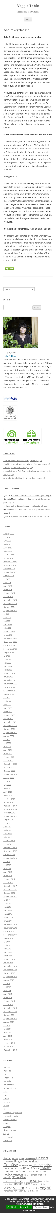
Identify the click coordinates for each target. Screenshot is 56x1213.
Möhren (42, 1174)
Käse (5, 1091)
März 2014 (7, 1039)
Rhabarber (7, 1184)
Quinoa (42, 1181)
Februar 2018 (9, 879)
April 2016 (7, 952)
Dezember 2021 (10, 722)
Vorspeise (7, 1140)
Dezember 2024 (10, 600)
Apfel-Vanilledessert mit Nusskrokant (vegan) (30, 516)
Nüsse (6, 1105)
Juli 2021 (6, 739)
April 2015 (7, 994)
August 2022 (8, 694)
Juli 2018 (6, 861)
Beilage (6, 1067)
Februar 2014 (9, 1043)
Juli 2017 (6, 900)
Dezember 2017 (10, 886)
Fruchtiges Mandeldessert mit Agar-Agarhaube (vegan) (26, 464)
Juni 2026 (7, 540)
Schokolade (35, 1184)
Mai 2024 (7, 621)
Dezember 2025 (10, 561)
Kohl (5, 1095)
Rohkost (17, 1184)
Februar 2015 (9, 1001)
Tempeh (6, 1126)
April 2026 (7, 547)
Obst (5, 1109)
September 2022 (10, 690)
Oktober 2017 (9, 893)
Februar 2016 (9, 959)
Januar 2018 (8, 882)
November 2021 (10, 725)
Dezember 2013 (10, 1050)
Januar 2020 (8, 802)
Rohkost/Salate (10, 1119)
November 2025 (10, 565)
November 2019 (10, 809)
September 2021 (10, 732)
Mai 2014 (7, 1032)
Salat (27, 1184)
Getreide (22, 1165)
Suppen (6, 1123)
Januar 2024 (8, 635)
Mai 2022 (7, 704)
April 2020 (7, 792)
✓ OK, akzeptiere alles (18, 1207)
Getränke (7, 1081)
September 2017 (10, 896)
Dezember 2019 (10, 805)
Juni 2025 (7, 582)
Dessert (42, 1157)
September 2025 (10, 572)
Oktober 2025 (9, 568)
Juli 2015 (6, 983)
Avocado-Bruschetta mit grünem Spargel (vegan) (24, 478)
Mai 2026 (7, 544)
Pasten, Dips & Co (10, 1116)
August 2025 (8, 575)
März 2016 (7, 955)
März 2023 (7, 669)
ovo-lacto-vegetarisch (12, 1112)
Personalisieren (41, 1207)
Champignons (30, 1158)
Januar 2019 (8, 844)
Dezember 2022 (10, 680)
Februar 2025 (9, 593)
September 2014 (10, 1018)
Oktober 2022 (9, 687)
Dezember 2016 (10, 924)
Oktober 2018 (9, 854)
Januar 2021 (8, 760)
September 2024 (10, 610)
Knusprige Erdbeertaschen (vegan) (18, 467)
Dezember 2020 (10, 764)
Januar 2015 (8, 1004)
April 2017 (7, 910)
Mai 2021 (7, 746)
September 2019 (10, 816)
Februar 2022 (9, 715)
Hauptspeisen (10, 1168)
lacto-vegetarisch (17, 1174)
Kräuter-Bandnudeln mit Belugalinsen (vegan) (22, 460)
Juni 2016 (7, 945)
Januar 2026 (8, 558)
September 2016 (10, 934)
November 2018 (10, 851)
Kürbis (6, 1098)
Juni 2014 (7, 1029)
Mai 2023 (7, 662)
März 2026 (7, 551)
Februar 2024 (9, 631)
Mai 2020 (7, 788)
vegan (6, 1133)
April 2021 (7, 750)
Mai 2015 (7, 990)
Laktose (6, 1102)
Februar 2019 (9, 840)
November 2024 (10, 603)
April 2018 (7, 872)
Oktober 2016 (9, 931)
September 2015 (10, 976)
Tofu (27, 1188)
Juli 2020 (6, 781)
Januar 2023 (8, 676)
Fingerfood (8, 1077)
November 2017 (10, 889)
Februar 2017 (9, 917)
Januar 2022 (8, 718)
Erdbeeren (8, 1161)
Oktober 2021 (9, 729)
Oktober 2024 (9, 607)
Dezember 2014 (10, 1008)
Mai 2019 (7, 830)
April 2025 (7, 586)
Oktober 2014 (9, 1015)
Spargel (7, 1188)
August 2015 (8, 980)
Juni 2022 (7, 701)
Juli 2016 (6, 941)
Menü (28, 19)
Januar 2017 (8, 921)
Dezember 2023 (10, 638)
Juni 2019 (7, 826)
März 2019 (7, 837)
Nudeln (7, 1177)
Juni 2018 (7, 865)
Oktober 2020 (9, 771)
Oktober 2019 (9, 812)
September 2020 (10, 774)
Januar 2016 (8, 962)
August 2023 (8, 652)
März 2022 (7, 711)
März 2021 (7, 753)
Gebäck (34, 1161)
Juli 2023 (6, 656)
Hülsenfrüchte (9, 1088)
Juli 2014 (6, 1025)
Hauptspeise (8, 1084)
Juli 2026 (6, 537)
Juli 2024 (6, 614)
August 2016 (8, 938)
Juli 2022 (6, 697)
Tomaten (35, 1188)
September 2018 (10, 858)
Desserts (7, 1070)
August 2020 (8, 778)
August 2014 (8, 1022)
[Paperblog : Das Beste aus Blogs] (10, 400)
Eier (5, 1074)
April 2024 (7, 624)
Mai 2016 (7, 948)
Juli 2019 (6, 823)
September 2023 (10, 649)
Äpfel (35, 1190)
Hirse (20, 1168)
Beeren (7, 1158)
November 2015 (10, 969)
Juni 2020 (7, 785)
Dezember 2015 (10, 966)
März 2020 (7, 795)
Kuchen (32, 1171)
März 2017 (7, 914)
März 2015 (7, 997)
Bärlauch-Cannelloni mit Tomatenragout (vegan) (31, 495)
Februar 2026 (9, 554)
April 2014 (7, 1036)
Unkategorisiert (10, 1130)
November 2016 (10, 927)
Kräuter (24, 1171)
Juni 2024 (7, 617)
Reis (48, 1181)
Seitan (43, 1184)
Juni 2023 (7, 659)
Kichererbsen (8, 1171)
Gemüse (10, 1164)
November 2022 (10, 683)
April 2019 (7, 833)
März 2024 (7, 628)
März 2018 (7, 875)
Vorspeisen (18, 1190)
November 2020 (10, 767)
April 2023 (7, 666)
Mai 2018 (7, 868)
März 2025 (7, 589)
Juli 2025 (6, 579)
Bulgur (21, 1159)
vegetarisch (8, 1137)
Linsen (34, 1174)
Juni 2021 (7, 743)
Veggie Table (28, 5)
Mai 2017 (7, 907)
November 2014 (10, 1011)
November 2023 (10, 642)
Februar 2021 (9, 757)
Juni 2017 (7, 903)
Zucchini (28, 1190)
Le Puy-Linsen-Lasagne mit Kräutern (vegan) (30, 506)
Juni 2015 (7, 987)
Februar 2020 (9, 798)
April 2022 (7, 708)
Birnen (15, 1158)
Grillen (29, 1165)
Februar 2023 (9, 673)
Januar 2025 (8, 596)
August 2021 (8, 736)
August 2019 (8, 819)
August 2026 (8, 533)
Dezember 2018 (10, 847)
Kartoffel (45, 1168)
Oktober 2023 (9, 645)
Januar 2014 (8, 1046)
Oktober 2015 (9, 973)
